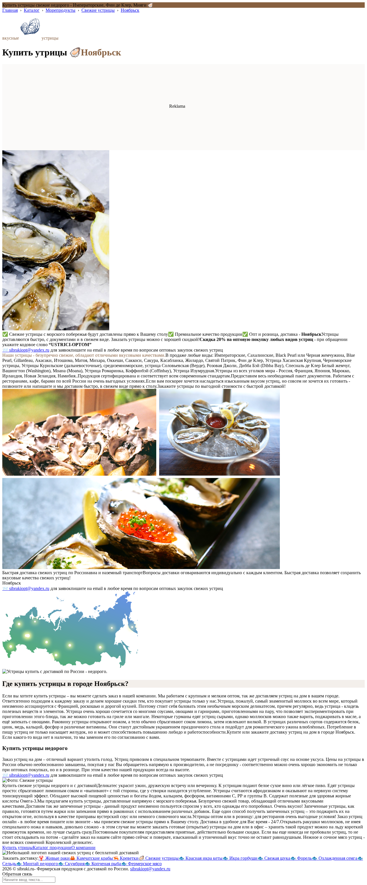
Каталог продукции (52, 847)
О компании (83, 847)
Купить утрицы (17, 847)
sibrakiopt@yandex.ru (150, 868)
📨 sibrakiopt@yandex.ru (25, 350)
